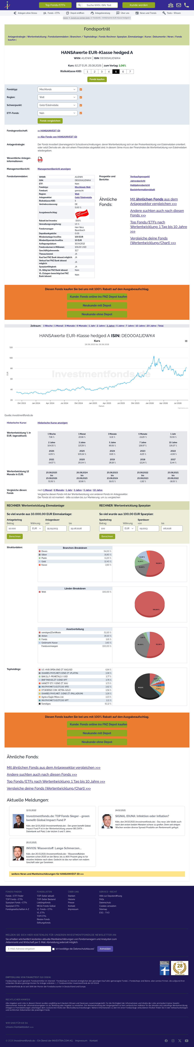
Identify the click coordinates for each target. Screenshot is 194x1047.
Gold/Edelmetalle (83, 197)
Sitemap (103, 909)
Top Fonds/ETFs (55, 5)
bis (70, 523)
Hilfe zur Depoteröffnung (110, 896)
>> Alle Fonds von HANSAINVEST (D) (57, 136)
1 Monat (58, 325)
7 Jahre (130, 325)
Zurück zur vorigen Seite (80, 18)
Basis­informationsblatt (142, 189)
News (170, 36)
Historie (71, 899)
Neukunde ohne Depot (97, 314)
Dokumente (159, 36)
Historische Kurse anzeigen (53, 422)
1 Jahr (92, 325)
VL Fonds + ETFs (44, 909)
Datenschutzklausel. (83, 948)
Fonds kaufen (97, 79)
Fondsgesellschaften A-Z (17, 909)
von (47, 523)
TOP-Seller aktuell (45, 896)
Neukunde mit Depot (97, 305)
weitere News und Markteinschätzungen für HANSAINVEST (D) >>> (47, 874)
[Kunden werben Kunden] (171, 5)
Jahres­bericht (137, 181)
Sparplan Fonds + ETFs (16, 902)
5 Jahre (120, 325)
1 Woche (48, 325)
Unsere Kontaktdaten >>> (20, 1027)
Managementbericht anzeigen (54, 169)
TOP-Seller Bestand (46, 899)
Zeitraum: (36, 325)
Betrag (10, 523)
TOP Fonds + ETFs (14, 899)
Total (160, 325)
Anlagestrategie (17, 36)
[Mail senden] (179, 5)
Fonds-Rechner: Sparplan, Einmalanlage (121, 36)
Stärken (71, 896)
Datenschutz (105, 902)
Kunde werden (139, 5)
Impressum (73, 909)
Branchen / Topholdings (83, 36)
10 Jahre (140, 325)
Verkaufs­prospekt (140, 176)
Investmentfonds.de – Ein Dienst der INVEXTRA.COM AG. (43, 1040)
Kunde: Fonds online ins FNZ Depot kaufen (98, 296)
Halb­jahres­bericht (140, 185)
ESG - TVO (104, 913)
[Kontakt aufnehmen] (186, 5)
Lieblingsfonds (44, 902)
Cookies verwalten (107, 906)
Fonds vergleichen (50, 120)
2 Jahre (101, 325)
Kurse (148, 36)
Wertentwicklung (36, 36)
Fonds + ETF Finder (14, 896)
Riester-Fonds (43, 919)
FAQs (101, 899)
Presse (71, 902)
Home (65, 18)
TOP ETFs (41, 916)
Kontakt (71, 906)
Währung (35, 523)
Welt (77, 194)
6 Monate (82, 325)
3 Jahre (111, 325)
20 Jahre (151, 325)
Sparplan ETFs (12, 906)
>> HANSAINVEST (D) (49, 130)
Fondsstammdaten (58, 36)
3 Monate (70, 325)
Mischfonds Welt (82, 187)
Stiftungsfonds (44, 923)
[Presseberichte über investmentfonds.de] (165, 968)
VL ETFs (41, 913)
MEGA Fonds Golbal (46, 906)
